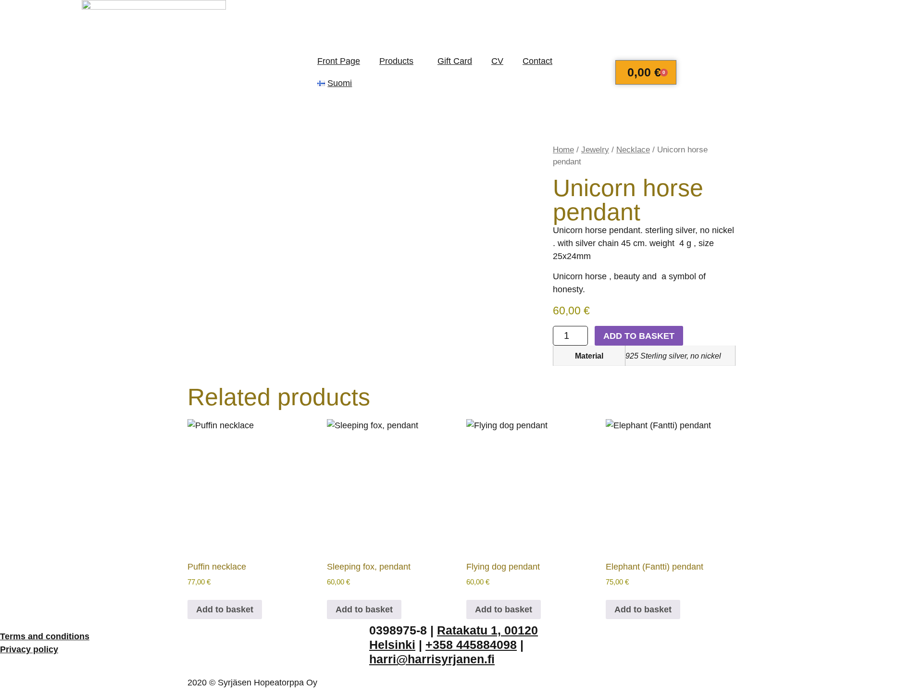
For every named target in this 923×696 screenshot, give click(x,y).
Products (396, 61)
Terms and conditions (44, 636)
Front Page (338, 61)
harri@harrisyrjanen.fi (432, 659)
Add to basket (638, 336)
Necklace (633, 149)
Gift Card (454, 61)
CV (497, 61)
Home (563, 149)
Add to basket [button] (224, 609)
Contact (537, 61)
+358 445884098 (471, 644)
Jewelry (595, 149)
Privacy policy (29, 649)
